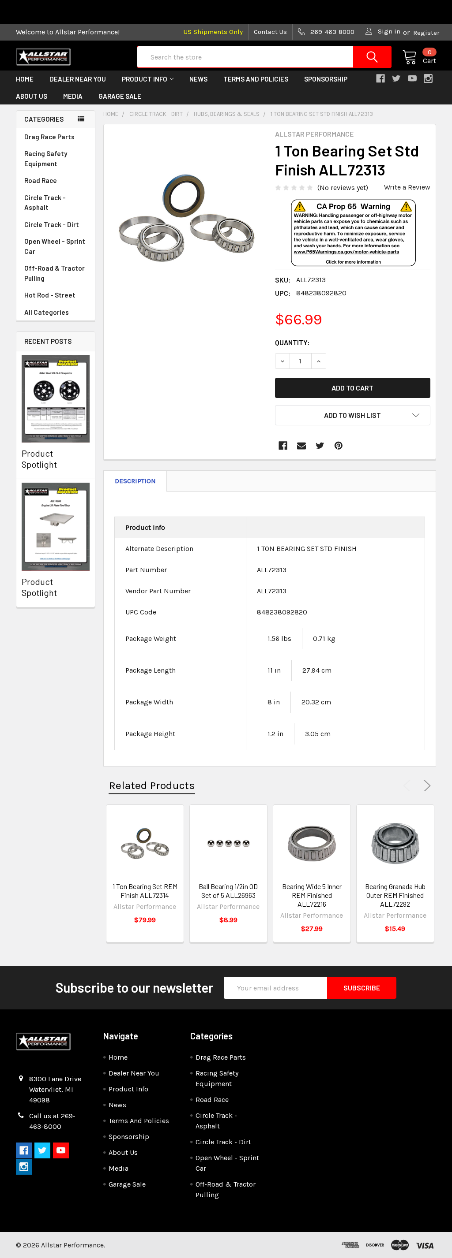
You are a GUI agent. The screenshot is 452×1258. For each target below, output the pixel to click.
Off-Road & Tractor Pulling (54, 273)
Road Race (40, 180)
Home (25, 79)
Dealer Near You (77, 79)
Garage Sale (119, 96)
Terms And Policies (255, 79)
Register (426, 33)
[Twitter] (320, 446)
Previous (408, 786)
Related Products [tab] (152, 785)
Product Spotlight (39, 458)
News (198, 79)
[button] (352, 247)
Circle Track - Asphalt (45, 203)
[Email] (301, 446)
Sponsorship (325, 79)
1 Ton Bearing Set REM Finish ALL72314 (145, 890)
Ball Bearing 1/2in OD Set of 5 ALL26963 (228, 890)
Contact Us (270, 32)
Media (73, 96)
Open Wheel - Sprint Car (54, 246)
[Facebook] (283, 446)
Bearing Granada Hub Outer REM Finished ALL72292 (395, 895)
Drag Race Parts (49, 137)
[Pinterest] (339, 446)
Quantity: (292, 342)
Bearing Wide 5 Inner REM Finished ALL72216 (312, 895)
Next (425, 786)
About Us (31, 96)
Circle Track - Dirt (51, 224)
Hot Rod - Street (49, 295)
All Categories (46, 312)
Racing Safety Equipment (45, 158)
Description (135, 481)
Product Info (144, 79)
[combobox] (264, 57)
